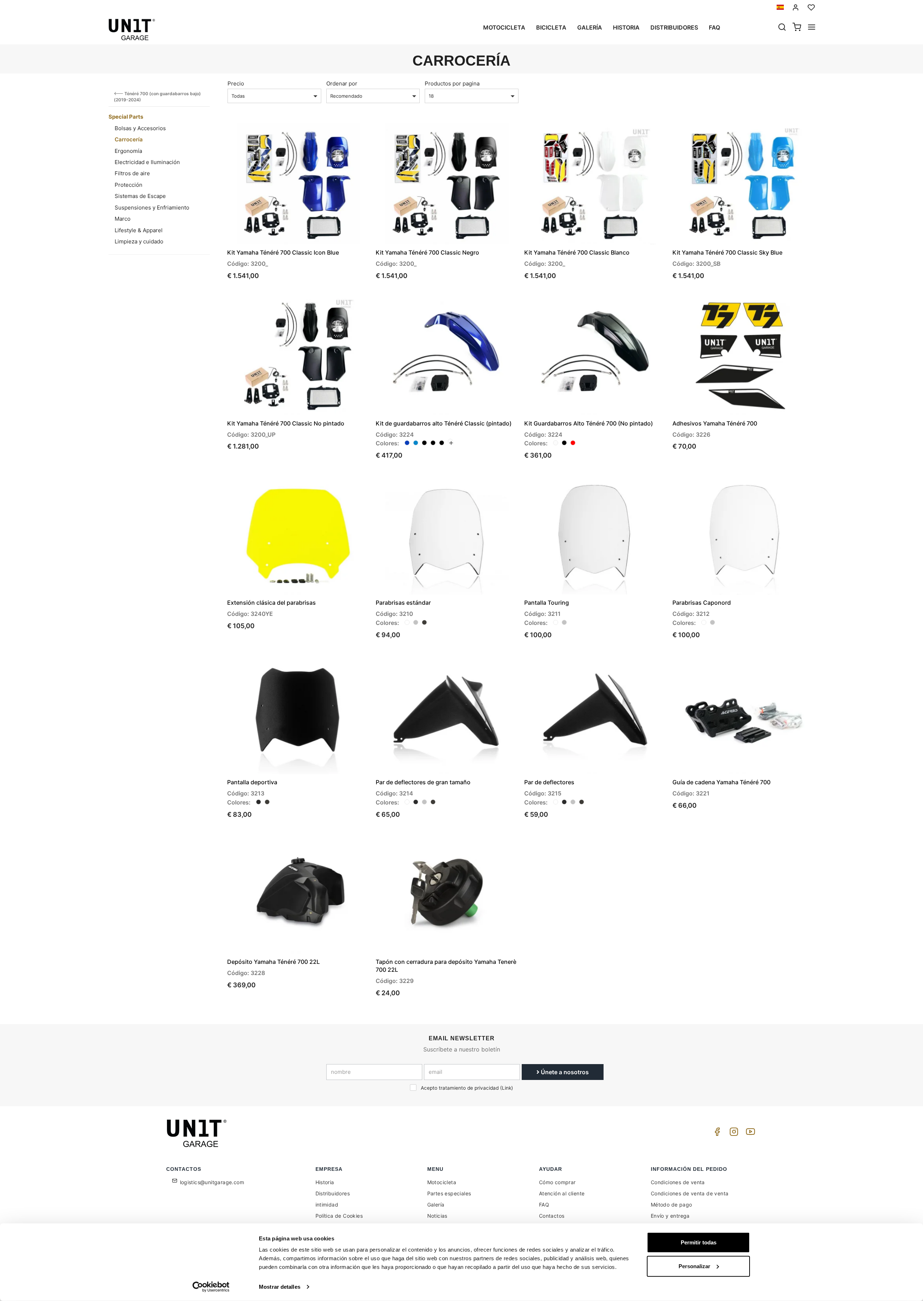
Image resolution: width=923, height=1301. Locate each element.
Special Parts (126, 116)
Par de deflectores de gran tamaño (423, 782)
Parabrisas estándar (403, 602)
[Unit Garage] (197, 1133)
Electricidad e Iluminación (147, 162)
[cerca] (782, 28)
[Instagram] (732, 1133)
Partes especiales (449, 1193)
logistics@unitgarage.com (212, 1182)
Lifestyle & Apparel (139, 230)
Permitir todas (698, 1242)
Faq (714, 27)
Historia (626, 27)
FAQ (544, 1204)
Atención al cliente (562, 1193)
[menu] (811, 28)
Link (506, 1088)
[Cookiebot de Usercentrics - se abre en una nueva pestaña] (211, 1287)
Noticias (437, 1216)
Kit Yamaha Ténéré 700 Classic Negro (427, 252)
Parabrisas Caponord (701, 602)
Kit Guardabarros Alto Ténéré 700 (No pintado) (588, 423)
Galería (589, 27)
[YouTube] (749, 1133)
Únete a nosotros (564, 1072)
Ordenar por (341, 83)
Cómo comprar (557, 1182)
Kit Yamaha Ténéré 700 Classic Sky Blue (727, 252)
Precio (236, 83)
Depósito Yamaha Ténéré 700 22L (273, 961)
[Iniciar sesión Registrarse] (795, 7)
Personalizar (694, 1266)
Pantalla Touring (546, 602)
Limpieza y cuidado (139, 241)
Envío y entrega (670, 1216)
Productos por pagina (452, 83)
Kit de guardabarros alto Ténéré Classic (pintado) (444, 423)
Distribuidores (674, 27)
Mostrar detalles (279, 1287)
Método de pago (671, 1204)
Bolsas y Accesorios (140, 128)
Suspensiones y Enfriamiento (152, 207)
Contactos (552, 1216)
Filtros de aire (132, 173)
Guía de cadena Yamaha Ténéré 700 (721, 782)
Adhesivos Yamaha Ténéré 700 (714, 423)
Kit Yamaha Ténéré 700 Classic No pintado (285, 423)
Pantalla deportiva (252, 782)
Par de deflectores (549, 782)
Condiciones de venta (678, 1182)
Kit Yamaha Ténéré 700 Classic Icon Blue (283, 252)
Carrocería (129, 139)
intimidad (327, 1204)
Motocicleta (504, 27)
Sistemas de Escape (140, 196)
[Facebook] (716, 1133)
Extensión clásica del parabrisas (271, 602)
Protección (128, 184)
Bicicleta (551, 27)
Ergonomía (128, 150)
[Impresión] (343, 135)
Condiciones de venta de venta (690, 1193)
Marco (123, 218)
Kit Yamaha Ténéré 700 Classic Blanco (577, 252)
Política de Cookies (339, 1216)
